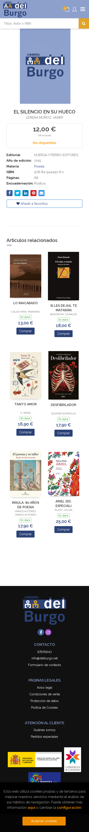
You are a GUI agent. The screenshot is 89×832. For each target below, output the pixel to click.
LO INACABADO (25, 303)
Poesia (39, 166)
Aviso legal (44, 687)
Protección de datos (44, 701)
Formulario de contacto (44, 665)
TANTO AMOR (25, 404)
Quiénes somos (44, 730)
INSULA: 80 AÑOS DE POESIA (25, 505)
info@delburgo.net (45, 658)
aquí (31, 807)
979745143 (44, 651)
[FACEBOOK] (41, 632)
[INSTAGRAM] (48, 632)
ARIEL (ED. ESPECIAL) (64, 503)
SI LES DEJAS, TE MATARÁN (63, 308)
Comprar (25, 331)
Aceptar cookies (44, 821)
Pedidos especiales (44, 736)
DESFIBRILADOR (63, 405)
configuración (69, 807)
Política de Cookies (44, 707)
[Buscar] (84, 23)
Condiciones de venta (44, 694)
